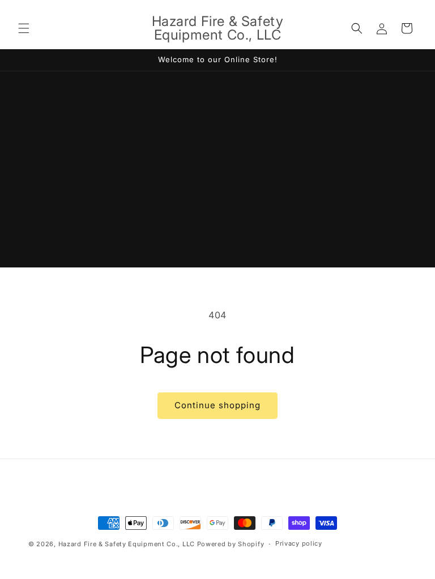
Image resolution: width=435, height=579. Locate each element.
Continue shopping (217, 405)
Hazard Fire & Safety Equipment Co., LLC (126, 544)
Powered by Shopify (231, 544)
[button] (23, 28)
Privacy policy (298, 543)
